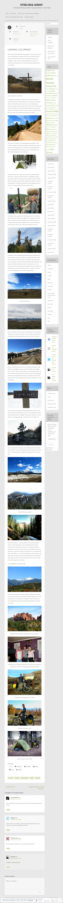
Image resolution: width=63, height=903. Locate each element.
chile (48, 100)
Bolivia (52, 89)
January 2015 (51, 178)
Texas (47, 146)
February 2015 (51, 174)
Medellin (55, 115)
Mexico (49, 307)
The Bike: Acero (28, 17)
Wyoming (49, 152)
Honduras (48, 115)
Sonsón (54, 140)
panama (55, 125)
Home (7, 13)
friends (49, 111)
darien (47, 107)
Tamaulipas (49, 144)
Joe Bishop (37, 778)
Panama (50, 314)
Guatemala (55, 114)
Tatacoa (54, 144)
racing (56, 131)
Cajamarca (49, 95)
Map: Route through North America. (28, 13)
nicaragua (52, 122)
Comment (39, 892)
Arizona (56, 75)
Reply (8, 809)
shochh (21, 28)
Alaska (48, 70)
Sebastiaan (54, 139)
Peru (47, 129)
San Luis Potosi (54, 137)
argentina (50, 75)
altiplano (48, 73)
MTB (51, 120)
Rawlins (48, 133)
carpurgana (52, 97)
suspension (55, 142)
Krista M (54, 354)
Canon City (10, 778)
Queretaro (48, 131)
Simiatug (51, 140)
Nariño (54, 120)
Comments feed (52, 404)
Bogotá (48, 89)
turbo (53, 146)
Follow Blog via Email (51, 417)
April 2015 (50, 167)
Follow (51, 443)
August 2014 (51, 201)
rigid (56, 133)
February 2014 (51, 222)
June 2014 (50, 208)
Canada (54, 95)
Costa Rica (52, 105)
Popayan (51, 129)
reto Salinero (52, 133)
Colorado (17, 778)
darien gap (51, 107)
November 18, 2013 (16, 33)
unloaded (48, 149)
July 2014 (50, 204)
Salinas (48, 135)
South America (49, 142)
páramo (55, 129)
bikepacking (51, 86)
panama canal (48, 126)
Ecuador (51, 109)
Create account (52, 393)
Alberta (53, 70)
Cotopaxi (56, 105)
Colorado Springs (24, 778)
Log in (49, 397)
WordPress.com (52, 407)
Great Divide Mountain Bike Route (51, 295)
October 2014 (51, 192)
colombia (53, 100)
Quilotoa (53, 131)
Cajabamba (54, 93)
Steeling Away (31, 5)
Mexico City (55, 118)
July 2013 (50, 252)
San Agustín (52, 135)
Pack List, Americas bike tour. (14, 17)
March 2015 (51, 171)
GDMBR (31, 778)
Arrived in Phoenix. (10, 787)
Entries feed (51, 400)
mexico (49, 118)
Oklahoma (49, 125)
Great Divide (49, 114)
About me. (13, 13)
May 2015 (50, 164)
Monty (53, 336)
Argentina (50, 268)
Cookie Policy (30, 900)
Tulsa (50, 146)
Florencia (55, 109)
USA (35, 35)
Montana (48, 120)
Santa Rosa (48, 139)
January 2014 (51, 225)
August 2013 (51, 248)
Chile (49, 279)
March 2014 (51, 218)
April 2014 (50, 215)
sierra (47, 140)
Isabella (54, 345)
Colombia (50, 282)
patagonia (53, 127)
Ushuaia (50, 37)
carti (56, 97)
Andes (53, 73)
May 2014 (50, 211)
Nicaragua (50, 311)
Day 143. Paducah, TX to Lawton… (54, 360)
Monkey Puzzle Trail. (54, 340)
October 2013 (51, 240)
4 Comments (15, 41)
